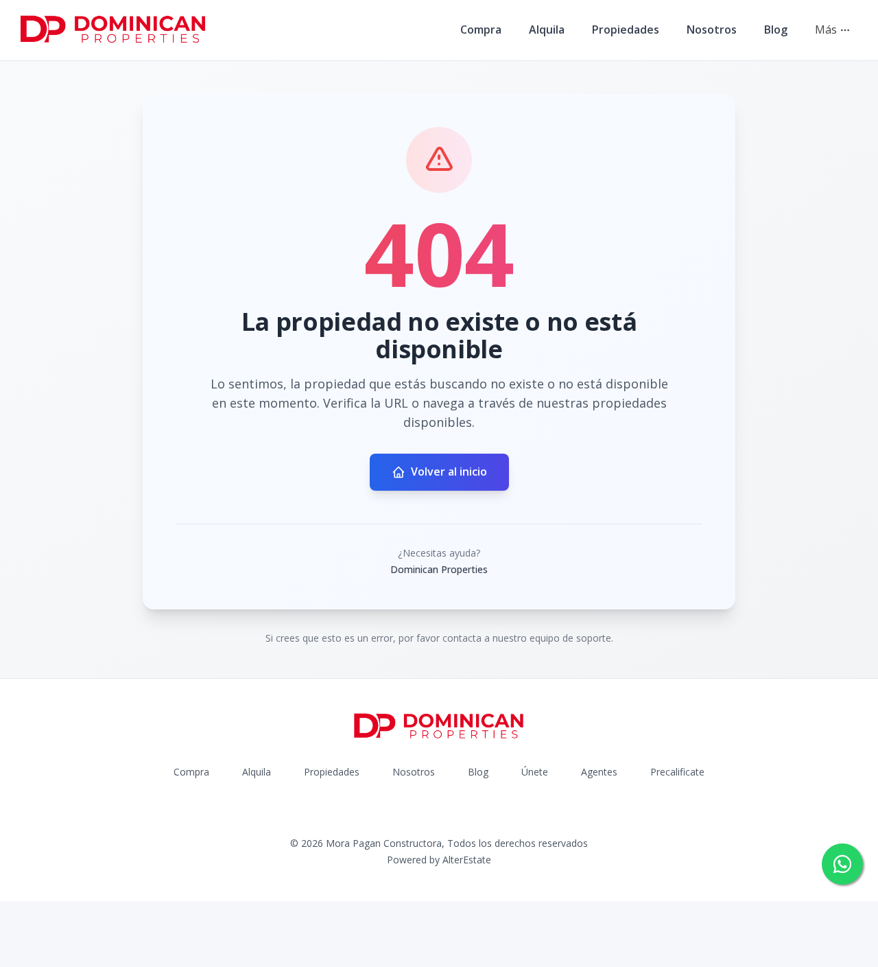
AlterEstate (466, 859)
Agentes (599, 771)
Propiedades (625, 29)
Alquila (547, 29)
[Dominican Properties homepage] (113, 30)
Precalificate (677, 771)
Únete (534, 771)
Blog (775, 29)
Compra (480, 29)
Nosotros (712, 29)
